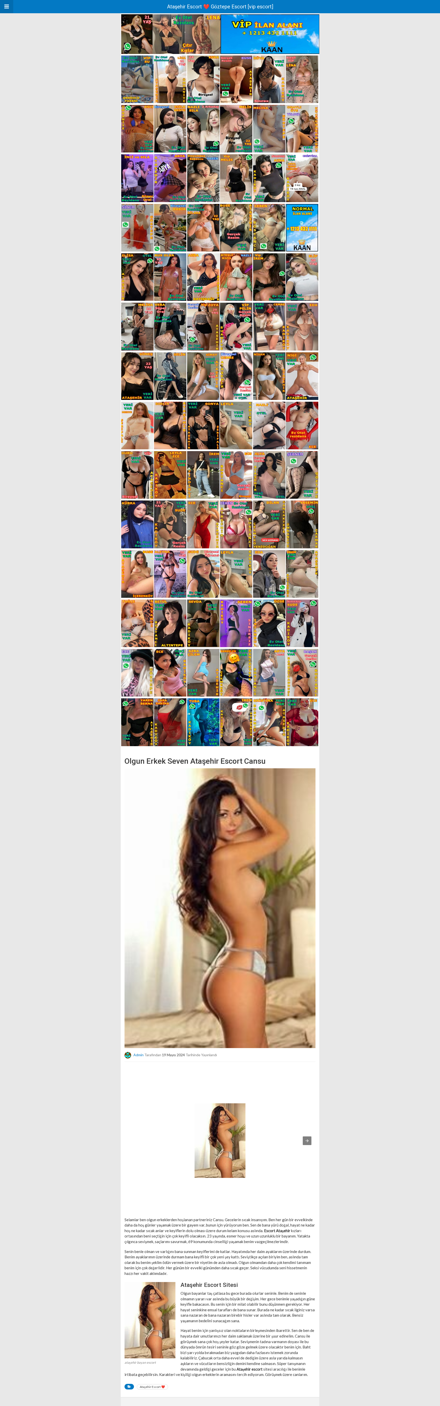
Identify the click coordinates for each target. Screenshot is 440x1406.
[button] (6, 6)
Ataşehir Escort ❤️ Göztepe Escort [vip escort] (220, 7)
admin (138, 1054)
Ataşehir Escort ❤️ (152, 1387)
